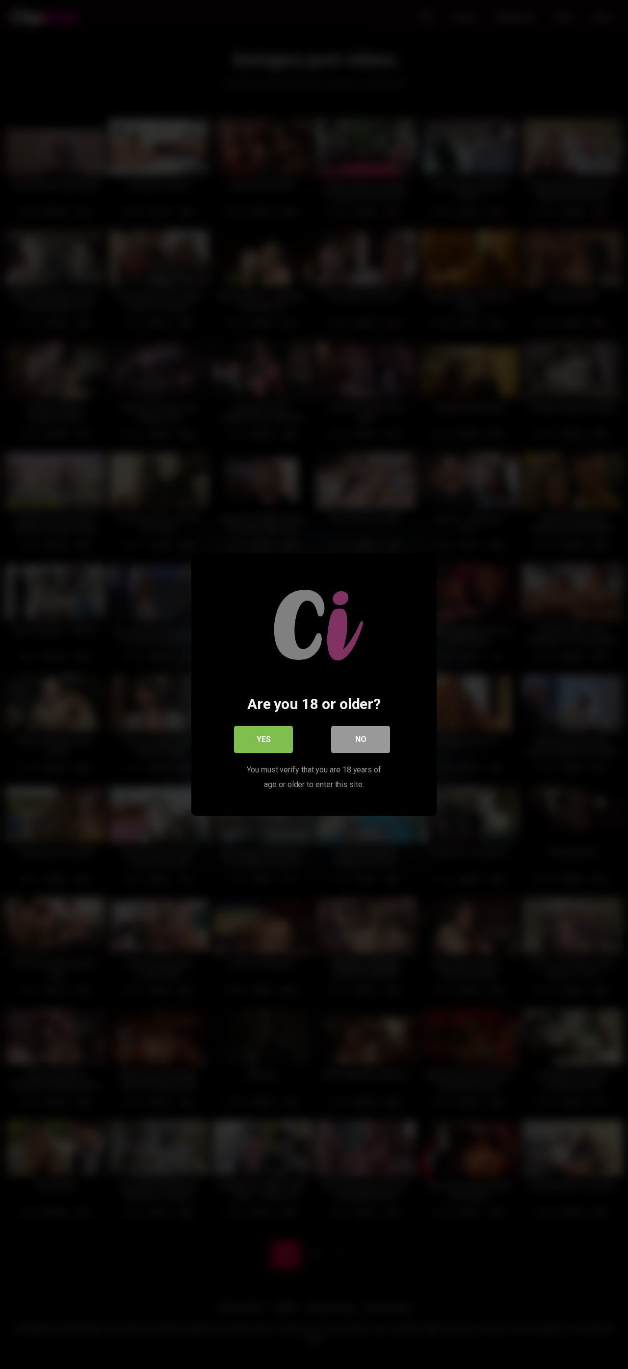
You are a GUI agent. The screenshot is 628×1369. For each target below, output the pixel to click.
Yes (264, 739)
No (360, 739)
